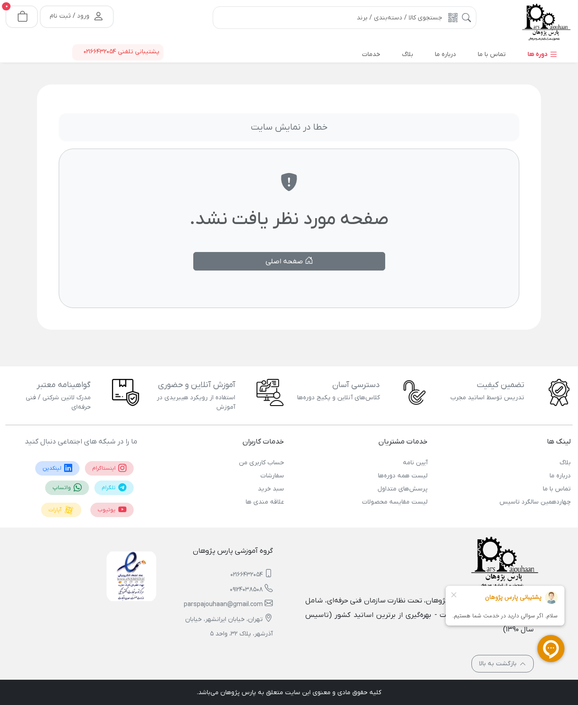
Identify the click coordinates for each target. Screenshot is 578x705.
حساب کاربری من (261, 462)
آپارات (55, 510)
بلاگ (565, 462)
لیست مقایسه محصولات (394, 502)
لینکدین (52, 468)
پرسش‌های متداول (402, 489)
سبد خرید (271, 489)
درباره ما (560, 476)
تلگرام (109, 487)
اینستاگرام (104, 468)
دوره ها (538, 54)
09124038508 (246, 589)
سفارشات (272, 476)
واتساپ (62, 487)
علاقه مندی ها (265, 502)
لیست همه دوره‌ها (402, 476)
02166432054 (246, 574)
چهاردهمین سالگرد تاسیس (535, 502)
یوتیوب (107, 510)
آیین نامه (415, 462)
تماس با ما (557, 489)
